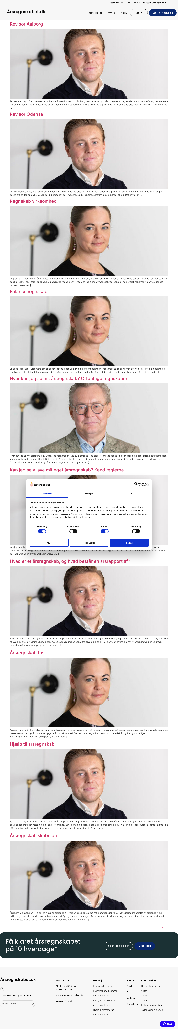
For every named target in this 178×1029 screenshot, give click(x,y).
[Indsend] (33, 1003)
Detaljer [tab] (89, 493)
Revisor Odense (26, 114)
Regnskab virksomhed (33, 201)
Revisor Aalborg (26, 24)
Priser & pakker (95, 12)
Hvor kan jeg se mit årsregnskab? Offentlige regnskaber (68, 378)
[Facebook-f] (2, 989)
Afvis (49, 542)
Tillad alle (129, 542)
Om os (111, 12)
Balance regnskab (28, 291)
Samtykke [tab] (47, 493)
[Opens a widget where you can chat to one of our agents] (167, 1024)
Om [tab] (130, 493)
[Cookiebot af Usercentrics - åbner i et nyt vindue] (136, 484)
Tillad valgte (89, 542)
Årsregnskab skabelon (33, 835)
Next (164, 927)
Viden (124, 12)
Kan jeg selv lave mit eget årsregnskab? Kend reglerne (67, 470)
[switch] (73, 531)
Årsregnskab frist (28, 652)
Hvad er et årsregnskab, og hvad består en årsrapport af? (70, 561)
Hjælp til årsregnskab (32, 744)
